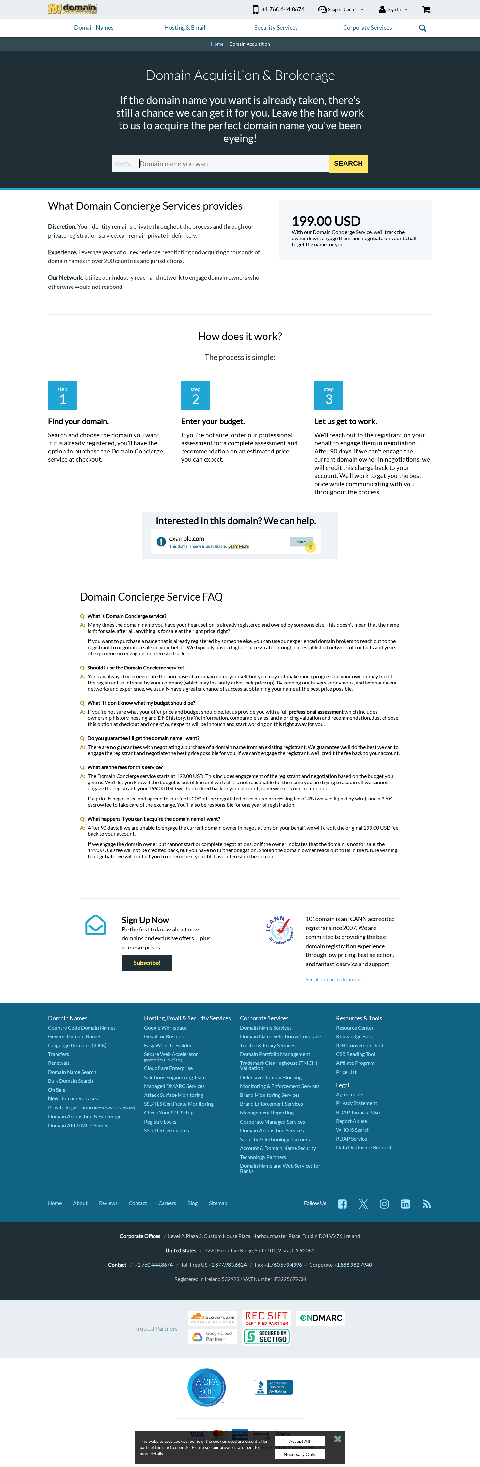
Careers (167, 1203)
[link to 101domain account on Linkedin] (405, 1207)
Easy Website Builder (168, 1045)
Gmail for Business (165, 1036)
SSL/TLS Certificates (166, 1130)
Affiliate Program (355, 1063)
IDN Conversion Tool (359, 1045)
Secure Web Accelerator (171, 1054)
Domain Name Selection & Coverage (280, 1036)
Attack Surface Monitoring (173, 1095)
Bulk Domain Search (70, 1081)
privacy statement (237, 1447)
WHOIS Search (353, 1130)
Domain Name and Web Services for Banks (280, 1168)
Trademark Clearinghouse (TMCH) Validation (278, 1065)
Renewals (59, 1063)
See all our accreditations (333, 979)
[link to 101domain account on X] (363, 1207)
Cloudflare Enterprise (168, 1068)
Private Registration (70, 1107)
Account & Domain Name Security (278, 1148)
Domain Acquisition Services (272, 1130)
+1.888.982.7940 (353, 1264)
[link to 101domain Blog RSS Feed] (427, 1207)
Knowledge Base (354, 1036)
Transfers (58, 1054)
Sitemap (218, 1203)
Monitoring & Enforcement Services (280, 1086)
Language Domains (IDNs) (77, 1045)
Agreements (349, 1094)
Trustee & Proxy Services (267, 1045)
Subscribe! (147, 963)
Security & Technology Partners (275, 1139)
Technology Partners (263, 1157)
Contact (138, 1203)
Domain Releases (73, 1098)
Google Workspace (165, 1027)
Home (55, 1203)
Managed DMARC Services (174, 1086)
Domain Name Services (266, 1027)
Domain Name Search (72, 1072)
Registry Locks (160, 1121)
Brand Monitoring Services (270, 1095)
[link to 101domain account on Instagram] (384, 1207)
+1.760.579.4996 (283, 1264)
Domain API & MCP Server (78, 1125)
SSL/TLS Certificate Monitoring (179, 1103)
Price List (346, 1072)
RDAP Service (351, 1138)
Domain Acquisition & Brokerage (84, 1116)
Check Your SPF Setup (169, 1112)
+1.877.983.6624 (227, 1264)
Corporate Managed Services (272, 1121)
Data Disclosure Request (364, 1147)
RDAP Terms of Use (358, 1112)
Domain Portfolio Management (275, 1054)
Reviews (108, 1203)
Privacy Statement (356, 1103)
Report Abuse (351, 1121)
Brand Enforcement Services (271, 1103)
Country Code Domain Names (82, 1027)
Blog (192, 1203)
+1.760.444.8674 (154, 1264)
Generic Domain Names (74, 1036)
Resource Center (355, 1027)
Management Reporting (267, 1112)
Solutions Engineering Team (175, 1077)
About (80, 1203)
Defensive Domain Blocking (271, 1077)
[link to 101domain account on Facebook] (342, 1207)
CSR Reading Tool (355, 1054)
